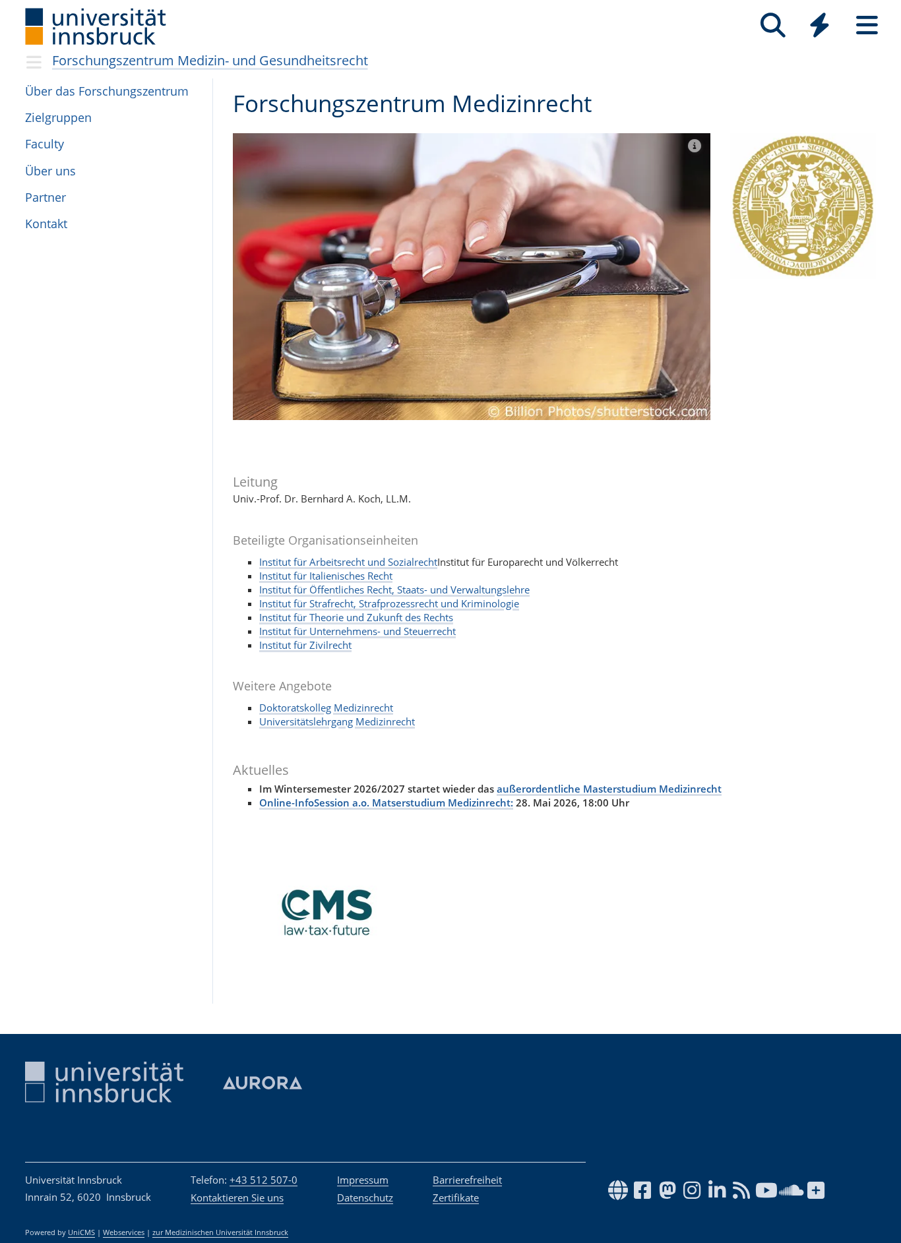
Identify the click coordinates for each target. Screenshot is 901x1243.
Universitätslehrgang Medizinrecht (337, 721)
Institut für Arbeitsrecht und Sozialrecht (348, 561)
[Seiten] (867, 25)
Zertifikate (456, 1197)
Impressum (362, 1179)
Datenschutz (365, 1197)
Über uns (50, 171)
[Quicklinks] (819, 25)
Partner (45, 197)
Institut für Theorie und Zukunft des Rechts (356, 617)
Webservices (123, 1232)
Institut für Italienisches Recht (325, 575)
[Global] (819, 26)
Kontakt (46, 223)
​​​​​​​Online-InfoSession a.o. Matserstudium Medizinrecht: (386, 802)
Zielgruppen (58, 117)
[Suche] (772, 25)
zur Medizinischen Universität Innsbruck (220, 1232)
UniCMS (81, 1232)
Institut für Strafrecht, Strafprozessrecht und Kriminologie (389, 603)
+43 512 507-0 (263, 1179)
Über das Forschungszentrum (107, 91)
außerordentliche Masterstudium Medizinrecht (609, 788)
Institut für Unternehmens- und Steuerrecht (357, 631)
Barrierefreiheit (467, 1179)
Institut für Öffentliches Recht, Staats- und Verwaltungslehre (394, 589)
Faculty (44, 144)
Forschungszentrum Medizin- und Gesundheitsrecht (210, 60)
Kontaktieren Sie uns (237, 1197)
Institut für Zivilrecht (305, 645)
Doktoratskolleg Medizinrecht (326, 707)
